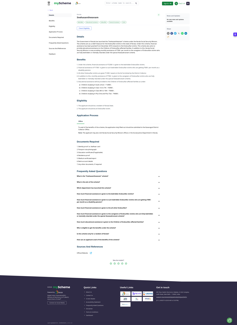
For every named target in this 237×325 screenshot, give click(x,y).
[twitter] (178, 33)
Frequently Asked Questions (95, 305)
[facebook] (171, 33)
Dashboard (89, 315)
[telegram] (175, 33)
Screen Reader (90, 299)
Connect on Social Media (57, 303)
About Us (89, 292)
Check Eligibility (84, 28)
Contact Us (89, 295)
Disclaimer (89, 309)
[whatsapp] (182, 33)
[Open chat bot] (229, 320)
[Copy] (168, 36)
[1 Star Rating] (111, 263)
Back (51, 10)
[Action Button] (62, 3)
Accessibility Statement (93, 302)
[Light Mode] (188, 3)
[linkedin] (185, 33)
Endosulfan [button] (103, 22)
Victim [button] (123, 22)
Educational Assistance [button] (92, 22)
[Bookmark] (158, 14)
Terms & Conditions (92, 312)
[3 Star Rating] (118, 263)
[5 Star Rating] (126, 263)
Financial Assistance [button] (114, 22)
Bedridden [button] (80, 22)
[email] (168, 33)
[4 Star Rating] (122, 263)
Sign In (166, 3)
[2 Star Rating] (115, 263)
